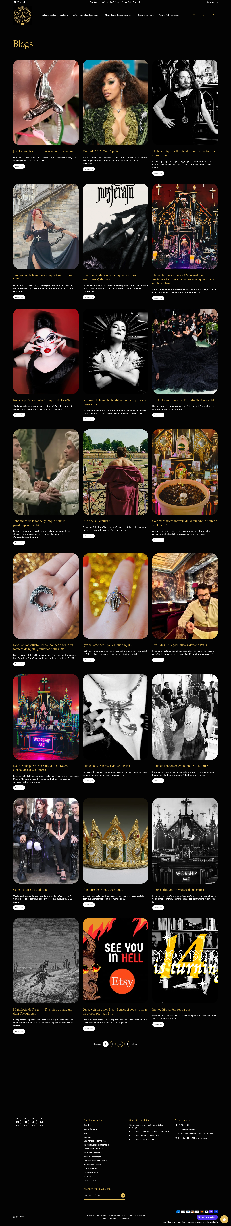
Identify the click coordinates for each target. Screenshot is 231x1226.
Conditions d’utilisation (137, 1215)
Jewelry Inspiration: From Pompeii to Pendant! (44, 151)
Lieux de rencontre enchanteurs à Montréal (181, 766)
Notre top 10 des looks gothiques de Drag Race (43, 400)
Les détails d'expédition (93, 1153)
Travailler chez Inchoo (92, 1165)
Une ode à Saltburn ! (96, 521)
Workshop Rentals (91, 1180)
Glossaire (87, 1137)
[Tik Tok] (21, 2)
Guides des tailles (91, 1129)
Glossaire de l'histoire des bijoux (142, 1139)
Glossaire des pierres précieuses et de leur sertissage (146, 1126)
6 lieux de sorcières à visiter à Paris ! (107, 766)
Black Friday (88, 1176)
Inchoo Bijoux (181, 1222)
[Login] (203, 15)
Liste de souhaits (90, 1168)
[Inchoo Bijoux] (22, 15)
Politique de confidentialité (117, 1215)
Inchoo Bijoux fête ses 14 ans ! (172, 1009)
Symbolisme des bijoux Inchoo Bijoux (107, 645)
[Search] (194, 15)
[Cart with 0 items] (213, 15)
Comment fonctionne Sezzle (95, 1160)
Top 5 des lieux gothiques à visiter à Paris (179, 645)
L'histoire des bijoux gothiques (103, 889)
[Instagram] (18, 2)
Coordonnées (124, 1219)
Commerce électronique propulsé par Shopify (202, 1222)
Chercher (87, 1125)
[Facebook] (14, 2)
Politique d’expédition (110, 1219)
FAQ (85, 1133)
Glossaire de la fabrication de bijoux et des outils (149, 1131)
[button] (213, 15)
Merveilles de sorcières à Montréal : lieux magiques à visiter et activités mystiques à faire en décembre (183, 279)
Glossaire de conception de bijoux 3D (144, 1135)
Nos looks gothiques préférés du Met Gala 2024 (183, 400)
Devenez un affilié (91, 1172)
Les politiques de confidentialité (96, 1145)
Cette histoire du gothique (30, 889)
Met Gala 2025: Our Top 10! (101, 151)
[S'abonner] (123, 1195)
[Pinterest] (24, 2)
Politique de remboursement (96, 1215)
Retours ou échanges (92, 1157)
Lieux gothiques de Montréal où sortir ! (178, 889)
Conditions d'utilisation (93, 1149)
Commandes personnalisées (95, 1141)
